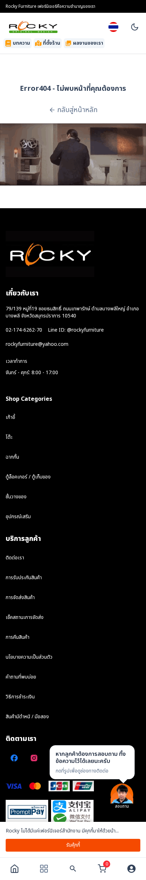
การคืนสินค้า (17, 637)
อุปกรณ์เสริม (18, 516)
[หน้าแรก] (14, 868)
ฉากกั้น (12, 457)
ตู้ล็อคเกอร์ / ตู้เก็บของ (28, 477)
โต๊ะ (9, 437)
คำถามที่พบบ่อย (21, 677)
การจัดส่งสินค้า (20, 597)
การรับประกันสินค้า (24, 577)
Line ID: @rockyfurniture (76, 330)
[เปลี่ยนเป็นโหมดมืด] (134, 26)
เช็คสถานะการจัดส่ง (25, 617)
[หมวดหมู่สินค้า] (44, 868)
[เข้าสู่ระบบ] (131, 868)
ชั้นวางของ (16, 496)
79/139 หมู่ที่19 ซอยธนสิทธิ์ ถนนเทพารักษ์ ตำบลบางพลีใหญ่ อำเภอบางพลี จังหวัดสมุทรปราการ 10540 (72, 312)
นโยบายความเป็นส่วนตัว (29, 657)
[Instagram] (34, 757)
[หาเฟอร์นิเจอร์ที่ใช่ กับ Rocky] (73, 868)
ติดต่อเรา (15, 557)
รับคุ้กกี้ (73, 845)
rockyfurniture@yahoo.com (37, 344)
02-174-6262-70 (24, 330)
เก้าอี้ (10, 417)
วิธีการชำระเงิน (20, 697)
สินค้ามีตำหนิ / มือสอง (27, 716)
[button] (92, 762)
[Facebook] (14, 757)
